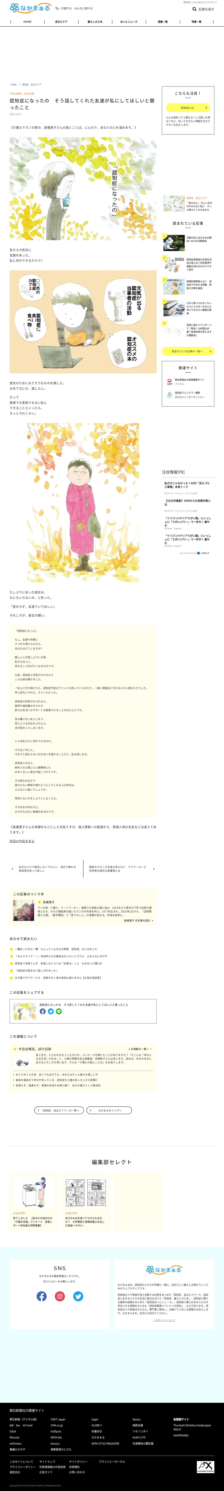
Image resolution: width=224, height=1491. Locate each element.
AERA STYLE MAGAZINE (105, 1443)
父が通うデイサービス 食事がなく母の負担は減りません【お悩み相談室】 (58, 977)
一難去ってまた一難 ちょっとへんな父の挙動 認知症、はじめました (56, 949)
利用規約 (74, 1467)
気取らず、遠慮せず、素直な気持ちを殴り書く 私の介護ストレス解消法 (58, 1085)
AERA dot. (56, 1437)
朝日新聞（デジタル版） (24, 1419)
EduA (13, 1431)
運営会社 (15, 1472)
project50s (19, 1212)
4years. (136, 1419)
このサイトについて (164, 1320)
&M (11, 1425)
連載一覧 (163, 21)
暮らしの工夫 (95, 21)
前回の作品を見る (22, 841)
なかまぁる (98, 1437)
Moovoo (14, 1437)
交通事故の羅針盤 (142, 1443)
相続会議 (137, 1425)
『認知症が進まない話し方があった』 (37, 970)
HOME (27, 21)
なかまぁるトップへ (110, 1110)
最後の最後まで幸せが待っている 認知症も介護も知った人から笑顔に (57, 1080)
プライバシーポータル (112, 1462)
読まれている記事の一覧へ (187, 351)
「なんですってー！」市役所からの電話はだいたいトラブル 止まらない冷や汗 (61, 956)
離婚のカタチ (17, 1449)
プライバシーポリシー (23, 1467)
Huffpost (56, 1431)
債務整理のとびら (61, 1449)
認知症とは (187, 107)
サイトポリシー (78, 1462)
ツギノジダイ (140, 1431)
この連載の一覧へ (138, 1049)
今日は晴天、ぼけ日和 (22, 93)
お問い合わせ (77, 1472)
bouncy (55, 1443)
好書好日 (97, 1431)
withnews (15, 1443)
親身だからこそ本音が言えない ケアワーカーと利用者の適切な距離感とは (117, 868)
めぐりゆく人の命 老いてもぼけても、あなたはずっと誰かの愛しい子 (57, 1074)
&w (18, 1425)
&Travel (27, 1425)
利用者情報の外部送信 (52, 1467)
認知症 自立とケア (197, 198)
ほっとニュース (129, 21)
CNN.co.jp (57, 1425)
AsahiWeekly (180, 1435)
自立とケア (61, 21)
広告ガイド (45, 1472)
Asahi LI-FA (138, 1437)
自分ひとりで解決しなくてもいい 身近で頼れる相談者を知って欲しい (47, 868)
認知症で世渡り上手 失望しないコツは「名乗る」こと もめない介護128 (58, 963)
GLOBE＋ (97, 1425)
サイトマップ (47, 1462)
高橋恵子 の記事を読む (137, 920)
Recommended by (188, 553)
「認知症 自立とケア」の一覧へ (60, 1110)
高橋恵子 (49, 902)
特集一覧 (196, 21)
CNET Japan (58, 1419)
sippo (95, 1419)
